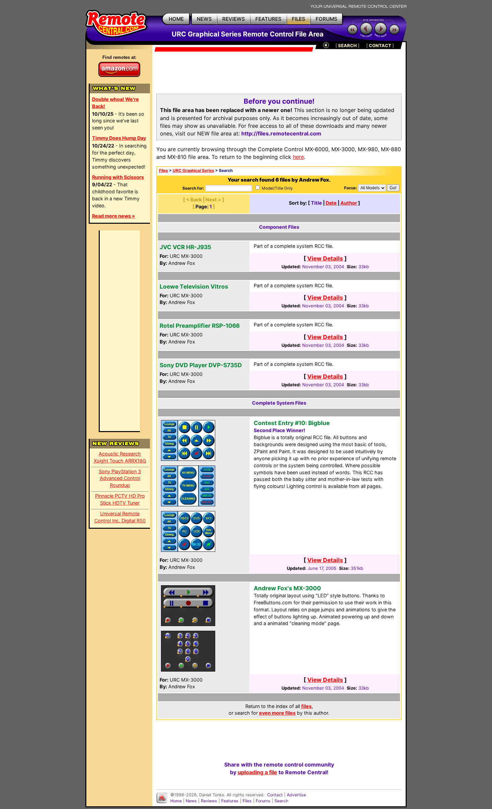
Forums (263, 800)
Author (348, 203)
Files (163, 170)
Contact (275, 794)
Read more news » (113, 216)
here (298, 157)
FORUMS (326, 19)
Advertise (296, 794)
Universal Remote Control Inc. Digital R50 (120, 517)
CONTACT (380, 45)
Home (176, 800)
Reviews (209, 800)
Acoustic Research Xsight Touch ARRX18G (120, 457)
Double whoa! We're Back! (115, 102)
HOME (176, 19)
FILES (298, 19)
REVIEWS (233, 19)
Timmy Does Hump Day (119, 138)
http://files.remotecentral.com (281, 133)
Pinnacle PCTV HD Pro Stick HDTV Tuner (120, 499)
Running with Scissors (118, 177)
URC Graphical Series (193, 170)
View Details (325, 258)
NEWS (204, 19)
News (191, 800)
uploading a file (257, 772)
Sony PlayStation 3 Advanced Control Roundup (120, 478)
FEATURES (268, 19)
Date (331, 203)
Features (230, 800)
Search (281, 800)
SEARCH (347, 45)
